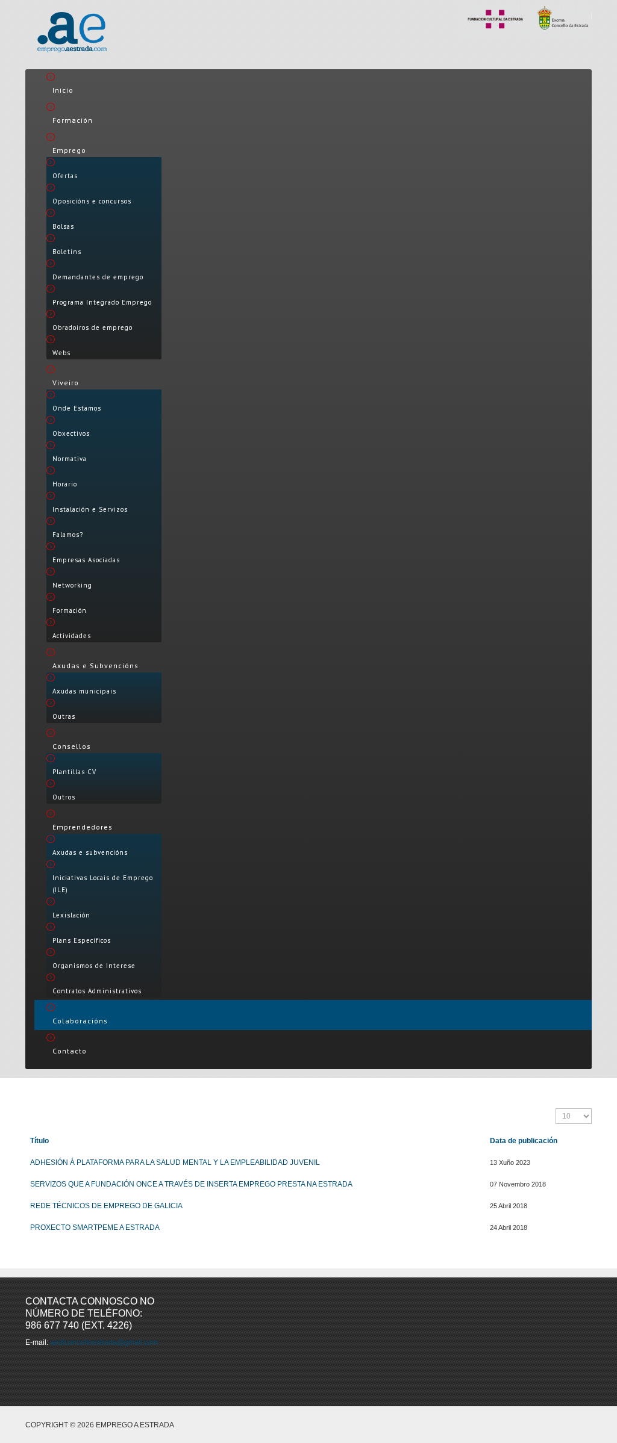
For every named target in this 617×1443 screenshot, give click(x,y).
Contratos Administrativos (97, 991)
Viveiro (65, 382)
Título (39, 1141)
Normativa (69, 459)
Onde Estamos (76, 408)
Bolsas (63, 226)
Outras (63, 716)
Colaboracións (80, 1020)
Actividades (71, 636)
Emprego (69, 150)
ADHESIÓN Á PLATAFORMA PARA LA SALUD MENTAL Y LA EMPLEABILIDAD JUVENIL (175, 1162)
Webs (61, 353)
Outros (63, 797)
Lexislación (71, 915)
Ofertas (65, 176)
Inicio (63, 90)
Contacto (69, 1050)
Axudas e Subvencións (95, 665)
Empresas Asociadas (86, 560)
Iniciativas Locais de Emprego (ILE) (102, 884)
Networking (72, 585)
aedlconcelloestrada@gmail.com (104, 1342)
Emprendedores (82, 826)
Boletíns (66, 251)
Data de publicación (523, 1141)
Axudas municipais (84, 691)
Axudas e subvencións (90, 852)
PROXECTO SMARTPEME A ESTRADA (95, 1227)
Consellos (71, 746)
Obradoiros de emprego (92, 327)
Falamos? (67, 534)
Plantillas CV (74, 772)
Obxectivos (71, 433)
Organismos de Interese (94, 965)
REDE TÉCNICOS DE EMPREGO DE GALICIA (106, 1206)
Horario (64, 484)
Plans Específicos (81, 940)
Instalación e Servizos (90, 509)
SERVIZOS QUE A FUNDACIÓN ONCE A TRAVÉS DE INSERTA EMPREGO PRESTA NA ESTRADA (191, 1184)
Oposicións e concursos (91, 201)
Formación (72, 120)
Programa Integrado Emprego (102, 302)
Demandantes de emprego (97, 277)
